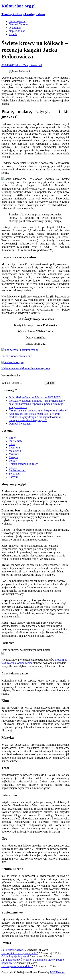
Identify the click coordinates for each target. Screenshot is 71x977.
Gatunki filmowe (18, 24)
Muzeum (14, 454)
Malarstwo (15, 450)
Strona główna (17, 21)
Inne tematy (15, 440)
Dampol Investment (20, 423)
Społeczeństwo (17, 470)
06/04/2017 (8, 65)
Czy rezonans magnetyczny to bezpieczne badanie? (38, 410)
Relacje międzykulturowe (23, 463)
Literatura (34, 65)
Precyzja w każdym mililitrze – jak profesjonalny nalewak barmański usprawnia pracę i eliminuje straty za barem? (37, 404)
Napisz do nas (17, 30)
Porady (13, 460)
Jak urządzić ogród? (12, 949)
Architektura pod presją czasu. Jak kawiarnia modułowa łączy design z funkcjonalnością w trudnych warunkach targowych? (35, 417)
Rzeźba (13, 467)
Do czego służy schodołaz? (17, 966)
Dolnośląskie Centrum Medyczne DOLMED (35, 397)
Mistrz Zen (21, 65)
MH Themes (57, 972)
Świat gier (14, 473)
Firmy (12, 437)
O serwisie (15, 27)
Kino (12, 444)
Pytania (13, 34)
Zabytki (13, 476)
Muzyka (13, 457)
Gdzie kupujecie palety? (15, 956)
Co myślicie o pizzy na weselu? (19, 953)
